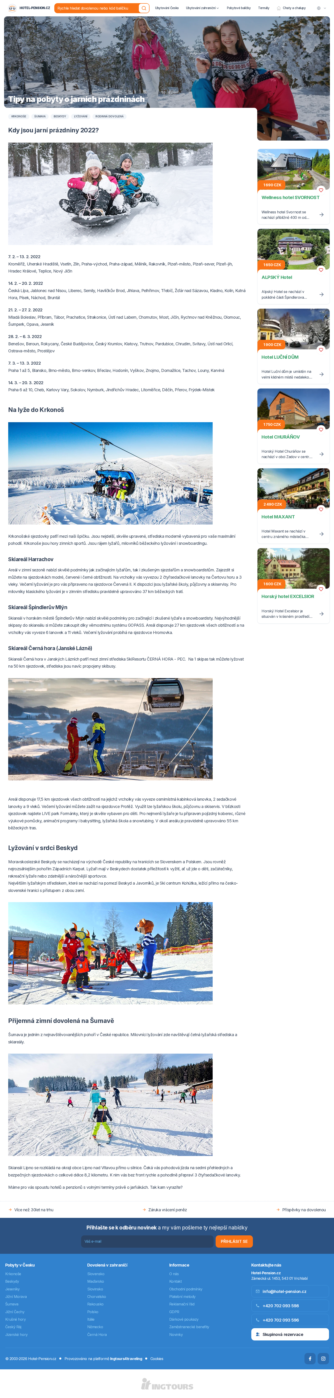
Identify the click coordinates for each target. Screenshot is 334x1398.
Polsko (92, 1312)
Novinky (176, 1334)
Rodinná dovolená (109, 116)
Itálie (91, 1319)
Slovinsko (95, 1289)
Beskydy (60, 116)
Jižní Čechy (15, 1312)
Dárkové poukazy (184, 1319)
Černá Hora (97, 1334)
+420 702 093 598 (281, 1305)
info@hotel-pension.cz (285, 1291)
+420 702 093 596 (281, 1320)
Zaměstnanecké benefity (189, 1327)
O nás (174, 1274)
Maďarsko (95, 1281)
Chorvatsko (96, 1296)
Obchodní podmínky (185, 1289)
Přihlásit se (234, 1241)
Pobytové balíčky (239, 8)
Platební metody (182, 1296)
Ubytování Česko (167, 8)
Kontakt (175, 1281)
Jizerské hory (16, 1334)
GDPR (174, 1312)
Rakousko (95, 1304)
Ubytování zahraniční (200, 8)
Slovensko (96, 1274)
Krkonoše (18, 116)
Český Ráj (13, 1327)
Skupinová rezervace (283, 1334)
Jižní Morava (16, 1296)
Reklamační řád (181, 1304)
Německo (95, 1327)
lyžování (80, 116)
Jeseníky (12, 1289)
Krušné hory (15, 1319)
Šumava (39, 116)
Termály (263, 8)
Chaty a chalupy (294, 8)
